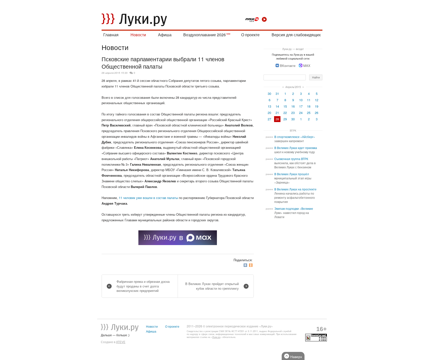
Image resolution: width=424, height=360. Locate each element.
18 (308, 106)
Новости (138, 34)
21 (277, 112)
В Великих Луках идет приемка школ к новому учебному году (295, 150)
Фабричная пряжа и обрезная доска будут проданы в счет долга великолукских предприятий (143, 286)
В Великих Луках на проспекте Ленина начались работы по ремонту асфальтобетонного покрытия (295, 195)
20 (269, 112)
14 (277, 106)
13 (269, 106)
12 (316, 100)
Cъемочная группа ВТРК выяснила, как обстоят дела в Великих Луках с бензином (295, 163)
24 (301, 112)
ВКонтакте (287, 65)
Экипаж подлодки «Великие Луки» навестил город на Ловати (293, 213)
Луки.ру (216, 337)
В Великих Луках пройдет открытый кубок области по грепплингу (212, 285)
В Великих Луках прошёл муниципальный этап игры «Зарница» (292, 178)
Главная (111, 34)
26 (316, 112)
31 (277, 93)
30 (269, 93)
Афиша (165, 34)
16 (293, 106)
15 (285, 106)
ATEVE (120, 342)
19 (316, 106)
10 (301, 100)
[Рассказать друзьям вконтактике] (246, 265)
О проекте (250, 34)
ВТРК (293, 130)
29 (285, 119)
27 (269, 119)
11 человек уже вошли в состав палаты (148, 197)
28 (277, 119)
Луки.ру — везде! (293, 49)
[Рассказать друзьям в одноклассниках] (251, 265)
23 (293, 112)
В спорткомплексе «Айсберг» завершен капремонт (294, 139)
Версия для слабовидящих (296, 34)
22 (285, 112)
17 (301, 106)
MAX (306, 65)
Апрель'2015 (293, 87)
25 (308, 112)
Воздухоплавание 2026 (204, 34)
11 (308, 100)
